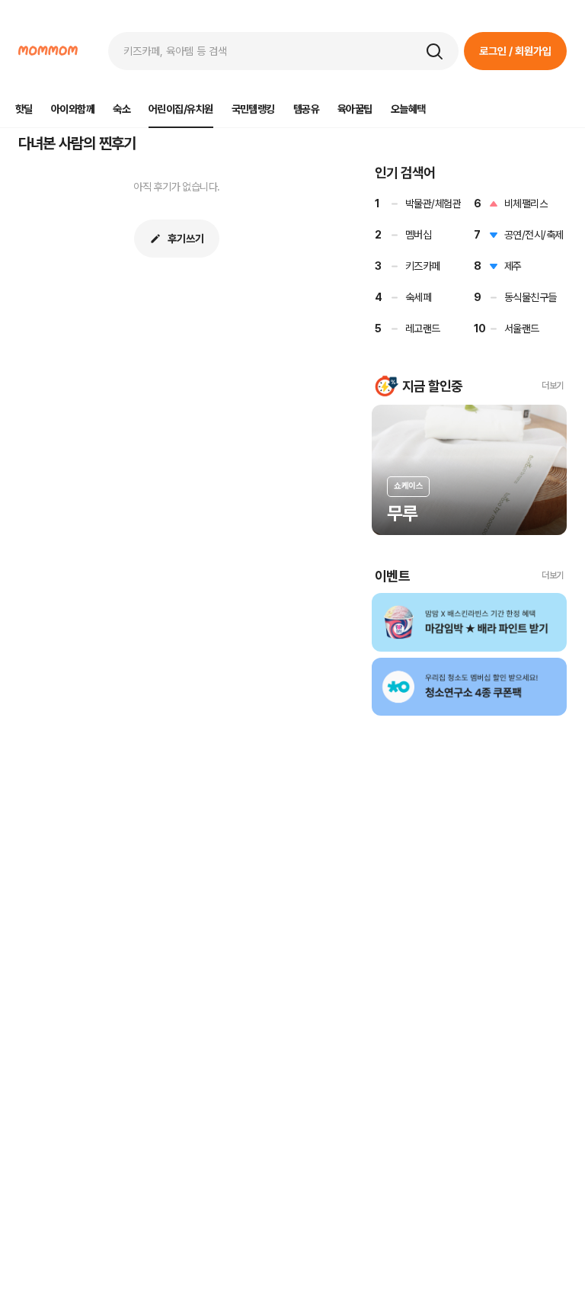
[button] (434, 51)
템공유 (306, 109)
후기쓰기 (186, 238)
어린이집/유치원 (181, 109)
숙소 (121, 109)
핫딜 (24, 109)
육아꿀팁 (354, 109)
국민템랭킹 (253, 109)
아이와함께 (72, 109)
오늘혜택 (408, 109)
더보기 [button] (553, 385)
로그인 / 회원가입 (515, 51)
